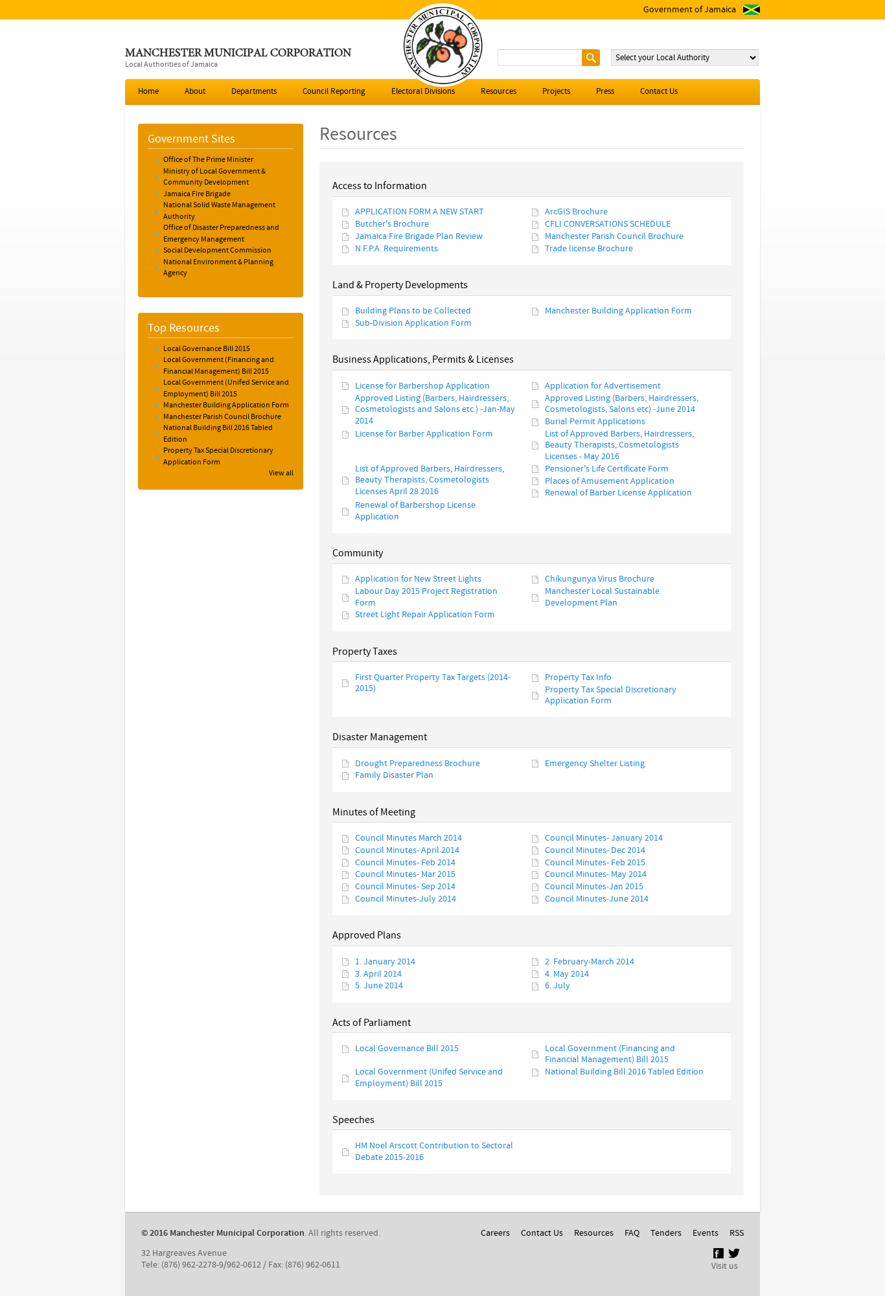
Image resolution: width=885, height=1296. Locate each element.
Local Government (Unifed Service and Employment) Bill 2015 (429, 1077)
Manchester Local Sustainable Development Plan (602, 596)
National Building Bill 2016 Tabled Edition (624, 1072)
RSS (737, 1233)
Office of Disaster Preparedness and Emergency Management (221, 234)
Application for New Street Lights (418, 579)
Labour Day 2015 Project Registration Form (426, 596)
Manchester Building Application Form (618, 311)
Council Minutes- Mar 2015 (405, 875)
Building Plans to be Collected (413, 311)
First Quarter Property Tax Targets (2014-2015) (433, 683)
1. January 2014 (385, 962)
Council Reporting (334, 91)
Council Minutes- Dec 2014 (595, 850)
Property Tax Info (578, 677)
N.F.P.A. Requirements (396, 249)
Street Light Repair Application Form (425, 615)
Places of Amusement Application (609, 481)
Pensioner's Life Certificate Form (607, 469)
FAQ (632, 1233)
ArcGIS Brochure (576, 212)
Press (605, 91)
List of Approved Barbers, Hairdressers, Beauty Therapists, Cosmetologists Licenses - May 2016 (619, 445)
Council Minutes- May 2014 (596, 875)
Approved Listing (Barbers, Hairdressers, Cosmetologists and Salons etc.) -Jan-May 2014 (435, 409)
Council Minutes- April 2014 (407, 850)
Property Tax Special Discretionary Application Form (610, 695)
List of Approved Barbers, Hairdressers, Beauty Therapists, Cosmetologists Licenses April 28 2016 (429, 480)
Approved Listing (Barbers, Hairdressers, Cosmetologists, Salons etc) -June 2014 (621, 403)
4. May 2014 (567, 974)
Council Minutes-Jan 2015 (594, 887)
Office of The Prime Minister (208, 160)
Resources (498, 91)
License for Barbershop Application (422, 386)
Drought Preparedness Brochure (417, 763)
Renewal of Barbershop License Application (415, 511)
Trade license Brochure (589, 249)
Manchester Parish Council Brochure (614, 236)
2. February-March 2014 (589, 962)
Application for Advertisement (603, 386)
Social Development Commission (217, 250)
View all (281, 473)
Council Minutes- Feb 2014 (405, 863)
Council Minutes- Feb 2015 (595, 863)
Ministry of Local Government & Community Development (214, 177)
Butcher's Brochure (392, 225)
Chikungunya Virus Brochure (599, 579)
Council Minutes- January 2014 (604, 838)
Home (148, 91)
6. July (557, 986)
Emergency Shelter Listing (595, 763)
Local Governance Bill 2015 (407, 1048)
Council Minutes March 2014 (408, 838)
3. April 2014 (378, 974)
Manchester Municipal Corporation (238, 54)
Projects (556, 91)
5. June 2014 (379, 986)
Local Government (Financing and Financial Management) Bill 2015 (610, 1054)
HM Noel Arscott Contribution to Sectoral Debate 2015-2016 (434, 1151)
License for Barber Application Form (424, 434)
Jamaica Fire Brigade (197, 194)
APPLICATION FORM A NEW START (419, 212)
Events (705, 1233)
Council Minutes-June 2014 (597, 899)
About (195, 91)
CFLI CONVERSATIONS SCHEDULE (608, 225)
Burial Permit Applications (595, 421)
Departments (254, 91)
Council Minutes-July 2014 (405, 899)
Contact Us (659, 91)
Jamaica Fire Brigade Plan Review (419, 236)
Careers (495, 1233)
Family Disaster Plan (394, 776)
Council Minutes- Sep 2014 (405, 887)
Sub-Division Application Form (413, 324)
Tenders (666, 1233)
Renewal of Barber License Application (618, 493)
